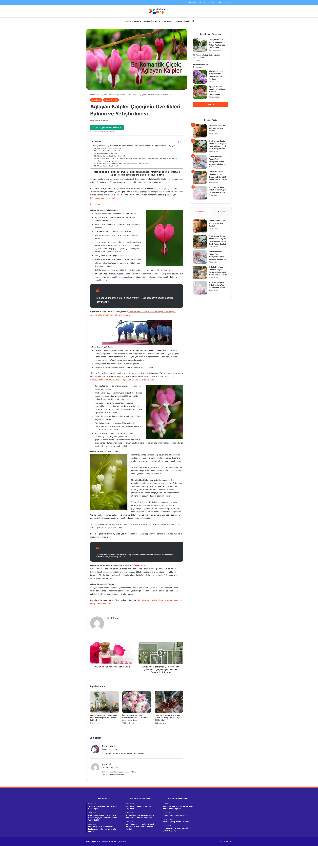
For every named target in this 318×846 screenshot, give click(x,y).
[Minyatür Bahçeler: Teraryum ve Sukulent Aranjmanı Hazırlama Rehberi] (104, 702)
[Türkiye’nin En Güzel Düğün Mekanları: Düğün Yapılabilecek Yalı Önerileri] (200, 45)
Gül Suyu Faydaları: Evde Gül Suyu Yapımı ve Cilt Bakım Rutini (218, 189)
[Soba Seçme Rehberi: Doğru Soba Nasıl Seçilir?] (200, 131)
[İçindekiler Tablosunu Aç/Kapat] (177, 142)
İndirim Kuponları (194, 2)
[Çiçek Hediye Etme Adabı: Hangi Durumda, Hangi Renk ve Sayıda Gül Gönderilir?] (169, 702)
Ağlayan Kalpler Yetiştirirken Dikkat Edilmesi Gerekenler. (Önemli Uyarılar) (123, 163)
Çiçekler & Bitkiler (132, 21)
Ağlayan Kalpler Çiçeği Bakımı (107, 153)
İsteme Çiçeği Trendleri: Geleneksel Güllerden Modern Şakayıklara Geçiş (135, 717)
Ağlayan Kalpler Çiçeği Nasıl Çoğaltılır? (111, 156)
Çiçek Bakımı (120, 95)
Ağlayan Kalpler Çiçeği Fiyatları (108, 166)
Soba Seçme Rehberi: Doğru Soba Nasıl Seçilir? (217, 128)
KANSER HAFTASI (200, 64)
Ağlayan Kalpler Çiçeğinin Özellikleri (109, 151)
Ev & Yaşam (168, 21)
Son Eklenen (200, 211)
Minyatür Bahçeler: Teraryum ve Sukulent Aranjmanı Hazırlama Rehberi (103, 717)
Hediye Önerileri (151, 21)
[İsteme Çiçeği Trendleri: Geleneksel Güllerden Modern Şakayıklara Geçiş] (136, 702)
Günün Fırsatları (210, 2)
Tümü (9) (210, 105)
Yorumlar (222, 211)
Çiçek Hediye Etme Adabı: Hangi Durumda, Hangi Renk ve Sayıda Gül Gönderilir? (168, 717)
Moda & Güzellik (183, 21)
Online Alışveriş (224, 2)
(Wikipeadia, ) (102, 198)
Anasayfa (95, 95)
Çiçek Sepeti (113, 618)
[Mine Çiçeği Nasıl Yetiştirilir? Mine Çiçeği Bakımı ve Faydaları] (200, 77)
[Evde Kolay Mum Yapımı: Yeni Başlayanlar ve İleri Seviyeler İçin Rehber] (200, 162)
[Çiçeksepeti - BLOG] (159, 11)
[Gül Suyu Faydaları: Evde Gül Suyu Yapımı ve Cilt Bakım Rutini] (200, 193)
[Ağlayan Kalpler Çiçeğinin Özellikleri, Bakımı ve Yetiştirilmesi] (200, 92)
